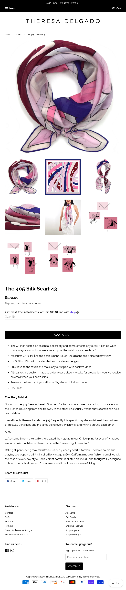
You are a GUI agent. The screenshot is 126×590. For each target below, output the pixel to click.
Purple (18, 35)
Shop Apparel (72, 530)
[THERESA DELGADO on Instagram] (12, 551)
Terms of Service (91, 576)
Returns (9, 525)
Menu (12, 8)
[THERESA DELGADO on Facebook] (7, 551)
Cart (118, 8)
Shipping (10, 303)
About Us (70, 512)
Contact (9, 512)
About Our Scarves (74, 521)
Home (7, 35)
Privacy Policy (75, 576)
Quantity (10, 316)
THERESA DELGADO (56, 576)
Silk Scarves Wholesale (16, 534)
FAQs (7, 517)
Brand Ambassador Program (19, 530)
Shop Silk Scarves (74, 525)
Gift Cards (70, 517)
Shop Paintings (73, 534)
